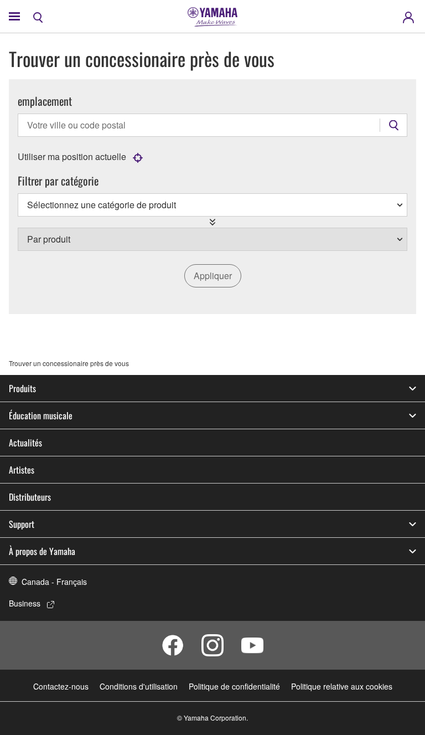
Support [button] (21, 524)
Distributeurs (30, 496)
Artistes (21, 469)
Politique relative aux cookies (341, 686)
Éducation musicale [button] (40, 415)
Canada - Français (54, 581)
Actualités (25, 442)
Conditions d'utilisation (139, 686)
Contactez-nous (61, 686)
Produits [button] (22, 388)
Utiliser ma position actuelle (72, 156)
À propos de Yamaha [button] (42, 551)
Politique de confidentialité (234, 686)
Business (24, 603)
